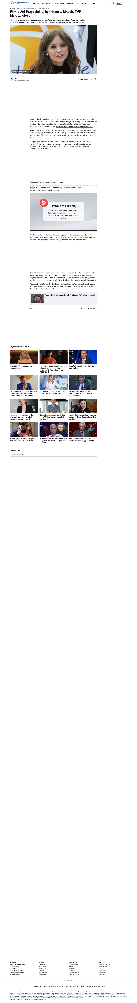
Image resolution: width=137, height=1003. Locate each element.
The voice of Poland (74, 974)
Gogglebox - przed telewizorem (17, 964)
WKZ (16, 78)
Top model (71, 968)
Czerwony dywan (72, 3)
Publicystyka (59, 3)
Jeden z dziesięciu (73, 964)
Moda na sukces (43, 972)
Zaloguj (119, 3)
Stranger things (43, 974)
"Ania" (82, 133)
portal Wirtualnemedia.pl (53, 235)
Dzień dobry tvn (13, 968)
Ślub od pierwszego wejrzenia (17, 970)
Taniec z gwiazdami (15, 974)
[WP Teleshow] (23, 3)
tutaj (45, 999)
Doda (100, 968)
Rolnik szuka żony (14, 966)
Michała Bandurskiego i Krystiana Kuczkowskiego (74, 126)
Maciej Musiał (102, 974)
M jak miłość (42, 968)
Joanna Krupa (102, 970)
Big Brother (71, 970)
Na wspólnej (42, 964)
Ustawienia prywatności (97, 986)
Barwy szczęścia (43, 966)
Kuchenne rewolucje (74, 972)
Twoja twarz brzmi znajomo (17, 972)
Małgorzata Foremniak (104, 964)
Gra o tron (41, 970)
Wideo (93, 3)
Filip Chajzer (102, 972)
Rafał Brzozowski (103, 966)
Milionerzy (71, 966)
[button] (112, 3)
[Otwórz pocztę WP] (106, 3)
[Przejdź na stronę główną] (12, 4)
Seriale (83, 3)
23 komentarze (83, 79)
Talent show (46, 3)
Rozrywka (35, 3)
